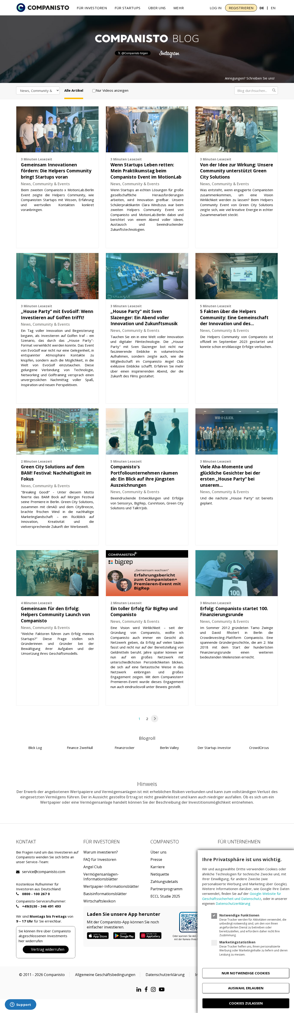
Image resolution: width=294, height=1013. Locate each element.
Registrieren (241, 8)
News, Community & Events (45, 183)
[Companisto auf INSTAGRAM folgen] (154, 989)
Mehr (178, 8)
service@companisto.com (28, 871)
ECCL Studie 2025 (165, 896)
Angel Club (92, 867)
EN (273, 8)
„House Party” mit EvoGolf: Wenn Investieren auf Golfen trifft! (57, 314)
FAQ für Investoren (99, 859)
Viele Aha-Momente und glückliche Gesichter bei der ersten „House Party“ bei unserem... (230, 476)
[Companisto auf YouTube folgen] (163, 989)
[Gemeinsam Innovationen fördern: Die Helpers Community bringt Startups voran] (57, 129)
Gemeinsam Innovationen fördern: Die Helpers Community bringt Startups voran (56, 171)
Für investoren (92, 8)
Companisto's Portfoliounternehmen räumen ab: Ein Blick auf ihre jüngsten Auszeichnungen (144, 476)
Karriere (157, 867)
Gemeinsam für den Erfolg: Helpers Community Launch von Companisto (55, 615)
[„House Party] (147, 276)
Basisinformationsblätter (105, 893)
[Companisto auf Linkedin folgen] (140, 989)
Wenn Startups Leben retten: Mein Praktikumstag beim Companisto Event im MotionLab (145, 171)
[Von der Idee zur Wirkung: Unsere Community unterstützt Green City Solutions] (236, 129)
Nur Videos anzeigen (112, 90)
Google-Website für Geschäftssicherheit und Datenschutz (241, 896)
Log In (215, 8)
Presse (156, 859)
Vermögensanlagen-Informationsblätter (101, 877)
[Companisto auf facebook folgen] (147, 989)
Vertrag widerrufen (47, 949)
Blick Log (35, 747)
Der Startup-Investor (214, 747)
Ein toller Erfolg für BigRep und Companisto (144, 612)
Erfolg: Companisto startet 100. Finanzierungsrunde (234, 612)
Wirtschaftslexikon (99, 901)
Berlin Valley (169, 747)
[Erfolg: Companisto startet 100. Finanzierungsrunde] (236, 573)
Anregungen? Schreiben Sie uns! (249, 78)
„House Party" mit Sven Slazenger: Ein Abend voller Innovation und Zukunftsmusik (144, 317)
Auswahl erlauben (245, 988)
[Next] (154, 718)
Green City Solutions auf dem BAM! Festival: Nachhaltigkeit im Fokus (56, 473)
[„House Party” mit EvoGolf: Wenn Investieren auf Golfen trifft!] (57, 276)
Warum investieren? (100, 852)
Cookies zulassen (246, 1003)
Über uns (157, 8)
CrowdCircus (259, 747)
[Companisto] (43, 7)
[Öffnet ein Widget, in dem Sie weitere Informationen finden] (20, 1005)
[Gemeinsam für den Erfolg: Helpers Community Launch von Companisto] (57, 573)
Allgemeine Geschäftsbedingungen (105, 974)
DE (262, 8)
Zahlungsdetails (164, 881)
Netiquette (159, 874)
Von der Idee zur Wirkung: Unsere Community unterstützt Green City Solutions (236, 171)
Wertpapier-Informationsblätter (111, 886)
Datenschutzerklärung (165, 974)
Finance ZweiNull (80, 747)
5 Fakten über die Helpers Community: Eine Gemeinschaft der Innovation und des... (234, 317)
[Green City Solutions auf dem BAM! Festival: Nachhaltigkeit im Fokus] (57, 431)
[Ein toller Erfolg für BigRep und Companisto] (147, 573)
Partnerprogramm (166, 889)
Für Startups (128, 8)
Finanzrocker (125, 747)
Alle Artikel (73, 90)
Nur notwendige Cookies (246, 973)
